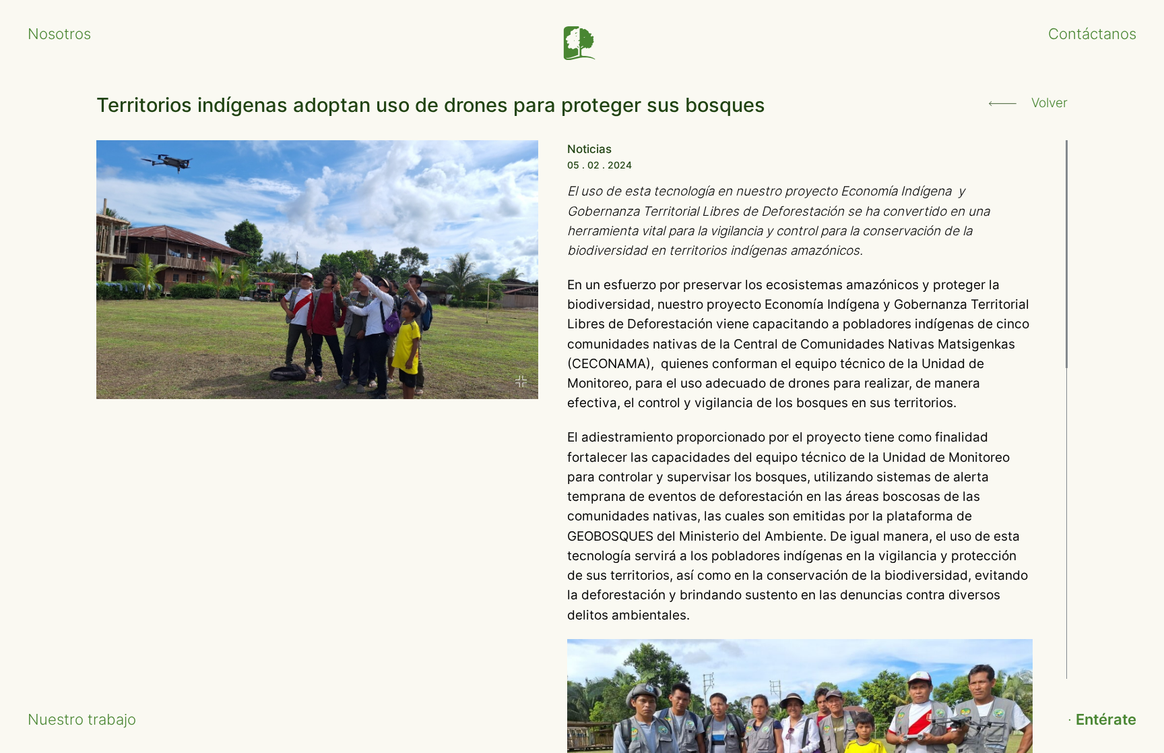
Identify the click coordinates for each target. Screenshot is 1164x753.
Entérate (1106, 719)
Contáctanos (1092, 33)
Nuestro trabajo (82, 719)
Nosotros (59, 33)
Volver (1048, 103)
